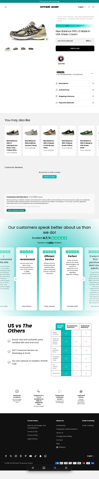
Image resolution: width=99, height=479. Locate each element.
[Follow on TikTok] (35, 456)
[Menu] (32, 468)
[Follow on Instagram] (16, 456)
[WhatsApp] (44, 468)
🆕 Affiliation (61, 447)
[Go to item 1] (8, 48)
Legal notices (32, 439)
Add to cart (75, 48)
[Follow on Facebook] (6, 456)
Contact (59, 440)
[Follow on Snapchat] (40, 456)
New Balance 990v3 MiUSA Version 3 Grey (31, 143)
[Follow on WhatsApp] (45, 456)
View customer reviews (16, 210)
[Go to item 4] (31, 48)
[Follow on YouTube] (30, 456)
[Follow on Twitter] (11, 456)
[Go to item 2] (15, 48)
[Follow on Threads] (20, 456)
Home (59, 17)
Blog (58, 444)
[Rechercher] (55, 468)
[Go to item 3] (23, 48)
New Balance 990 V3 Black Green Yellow (67, 143)
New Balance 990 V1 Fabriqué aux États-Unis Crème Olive (12, 145)
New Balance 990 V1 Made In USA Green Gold (86, 144)
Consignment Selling (64, 436)
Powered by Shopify (26, 463)
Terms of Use (32, 431)
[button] (16, 279)
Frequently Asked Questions (66, 429)
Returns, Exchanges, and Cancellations (36, 426)
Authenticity (61, 425)
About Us (59, 433)
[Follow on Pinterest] (25, 456)
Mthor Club (18, 401)
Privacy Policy (32, 435)
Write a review (49, 177)
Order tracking (87, 425)
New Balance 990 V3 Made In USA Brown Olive (48, 144)
